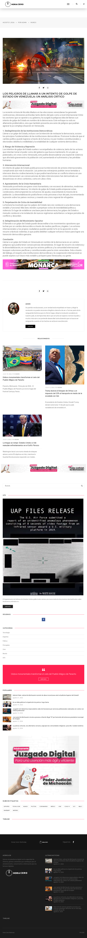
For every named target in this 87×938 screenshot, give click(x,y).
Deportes (5, 637)
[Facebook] (83, 4)
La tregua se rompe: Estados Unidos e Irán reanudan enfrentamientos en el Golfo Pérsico (21, 444)
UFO (4, 658)
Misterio (15, 810)
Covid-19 (67, 806)
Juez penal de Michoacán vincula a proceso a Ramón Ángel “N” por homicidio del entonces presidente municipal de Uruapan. (67, 888)
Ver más (30, 326)
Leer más (8, 606)
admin (24, 22)
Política (5, 641)
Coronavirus (43, 806)
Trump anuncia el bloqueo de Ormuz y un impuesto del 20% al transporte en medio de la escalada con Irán (63, 393)
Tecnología (6, 632)
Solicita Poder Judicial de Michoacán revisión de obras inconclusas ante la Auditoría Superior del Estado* (68, 860)
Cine (4, 649)
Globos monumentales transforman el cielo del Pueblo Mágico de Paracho (21, 378)
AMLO (80, 806)
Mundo (33, 22)
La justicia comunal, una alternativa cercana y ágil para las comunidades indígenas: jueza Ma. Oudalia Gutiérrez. (68, 898)
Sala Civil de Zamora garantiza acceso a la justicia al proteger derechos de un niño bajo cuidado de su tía (67, 908)
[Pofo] (14, 4)
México (53, 806)
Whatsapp (7, 810)
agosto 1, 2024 (8, 22)
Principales (6, 645)
